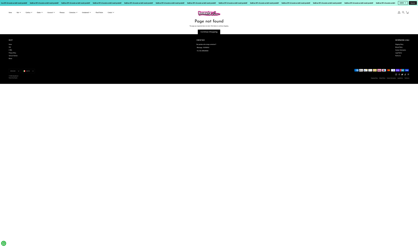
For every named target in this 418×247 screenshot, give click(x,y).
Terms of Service (13, 56)
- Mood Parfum (99, 12)
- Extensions (72, 12)
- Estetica (27, 12)
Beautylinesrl (15, 76)
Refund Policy (398, 47)
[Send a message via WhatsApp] (3, 243)
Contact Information (400, 50)
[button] (403, 12)
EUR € (28, 71)
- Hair (17, 12)
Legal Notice (398, 53)
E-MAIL (10, 50)
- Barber (38, 12)
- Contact (109, 12)
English (13, 71)
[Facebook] (399, 74)
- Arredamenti (85, 12)
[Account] (399, 12)
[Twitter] (402, 74)
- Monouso (62, 12)
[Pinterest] (408, 74)
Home (10, 12)
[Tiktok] (405, 74)
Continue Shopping (209, 32)
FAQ (10, 47)
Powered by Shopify (13, 78)
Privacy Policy (12, 53)
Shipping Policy (399, 44)
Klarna (10, 58)
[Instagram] (396, 74)
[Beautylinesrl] (209, 12)
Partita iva (398, 56)
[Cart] (407, 12)
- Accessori (50, 12)
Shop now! (413, 3)
